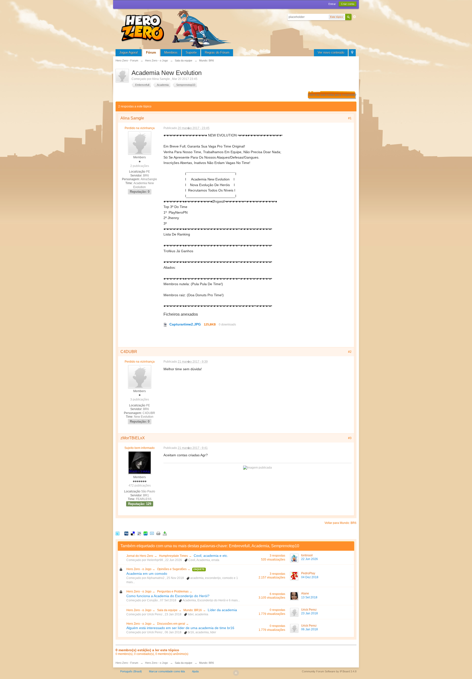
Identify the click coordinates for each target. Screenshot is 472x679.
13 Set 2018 (309, 597)
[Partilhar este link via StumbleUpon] (146, 533)
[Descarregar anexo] (165, 324)
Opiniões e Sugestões (172, 569)
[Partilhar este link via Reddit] (139, 533)
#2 (350, 352)
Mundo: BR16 (192, 610)
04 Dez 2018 (309, 577)
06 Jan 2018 (309, 629)
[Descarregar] (165, 533)
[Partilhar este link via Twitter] (117, 533)
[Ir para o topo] (236, 673)
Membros (170, 52)
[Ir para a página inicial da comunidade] (177, 28)
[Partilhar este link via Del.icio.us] (133, 533)
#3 (350, 438)
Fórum (151, 52)
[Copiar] (158, 533)
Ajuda (195, 671)
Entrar (332, 3)
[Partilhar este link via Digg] (126, 533)
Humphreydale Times (173, 556)
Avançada (354, 17)
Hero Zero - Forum (127, 662)
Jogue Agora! (128, 52)
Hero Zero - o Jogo (139, 569)
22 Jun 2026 (309, 559)
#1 (350, 118)
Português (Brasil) (131, 671)
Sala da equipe (167, 610)
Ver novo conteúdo (331, 52)
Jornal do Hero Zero (139, 556)
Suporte (191, 52)
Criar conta (347, 3)
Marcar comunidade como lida (167, 671)
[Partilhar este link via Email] (152, 533)
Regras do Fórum (217, 52)
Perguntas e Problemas (173, 591)
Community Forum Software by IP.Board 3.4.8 (329, 671)
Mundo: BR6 (206, 662)
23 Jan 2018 (309, 613)
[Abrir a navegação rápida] (352, 52)
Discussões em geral (171, 623)
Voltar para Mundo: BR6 (340, 523)
